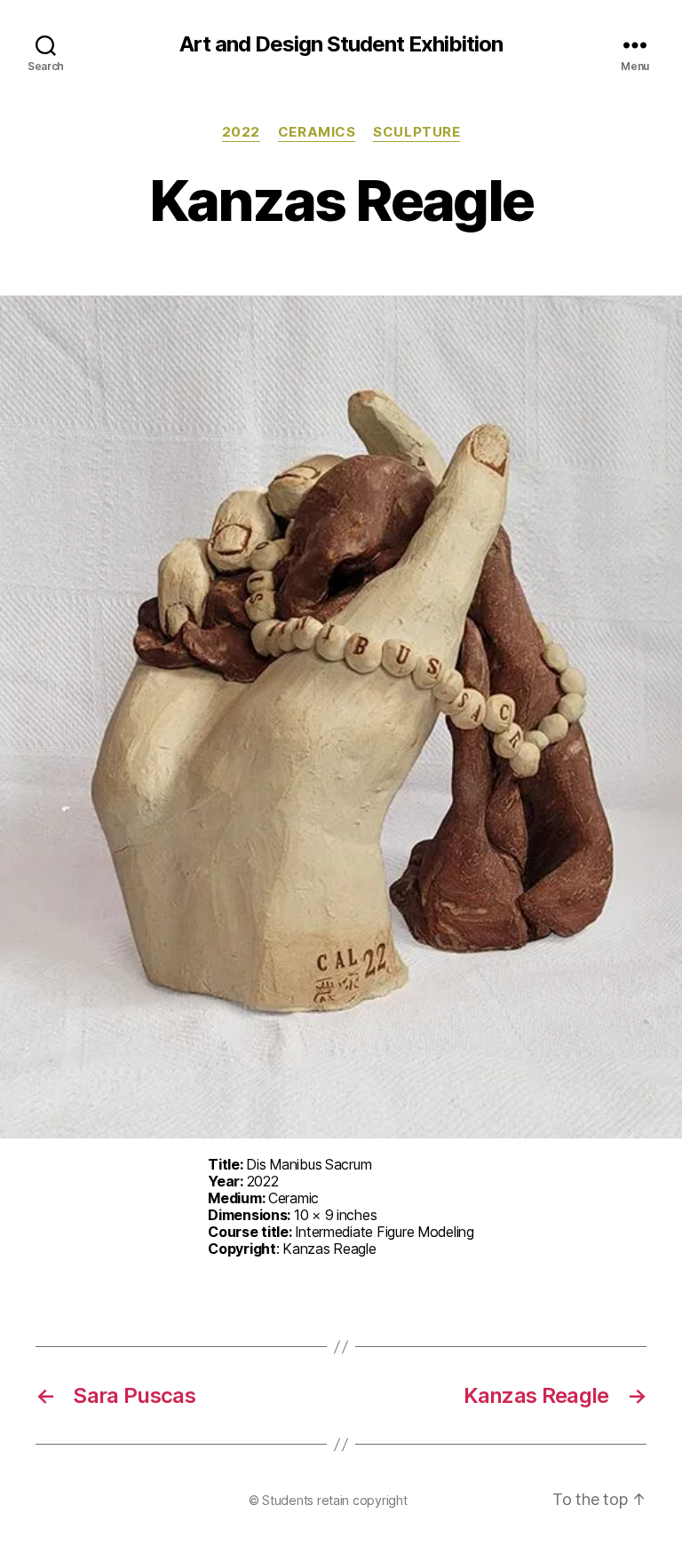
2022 (241, 132)
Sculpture (416, 132)
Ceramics (316, 132)
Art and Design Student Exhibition (341, 44)
